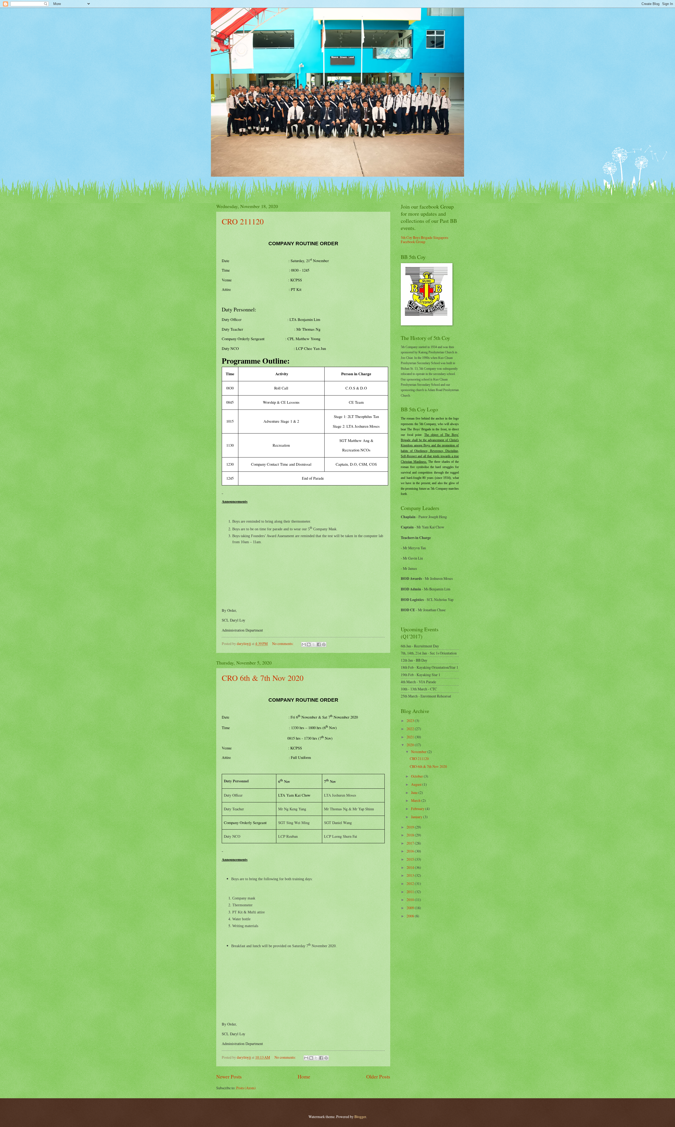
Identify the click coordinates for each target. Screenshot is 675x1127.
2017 (411, 843)
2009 (411, 907)
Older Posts (378, 1076)
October (417, 776)
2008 (411, 915)
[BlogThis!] (308, 644)
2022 (411, 728)
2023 (411, 720)
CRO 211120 (243, 221)
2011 (411, 891)
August (416, 784)
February (418, 808)
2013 (411, 875)
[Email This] (303, 644)
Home (304, 1076)
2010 (411, 899)
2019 (411, 827)
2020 (411, 744)
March (416, 800)
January (417, 816)
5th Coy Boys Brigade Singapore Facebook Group (424, 239)
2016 (411, 851)
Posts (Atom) (246, 1087)
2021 (411, 736)
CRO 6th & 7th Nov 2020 (262, 677)
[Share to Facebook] (318, 644)
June (414, 792)
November (419, 751)
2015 (411, 859)
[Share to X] (313, 644)
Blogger (360, 1116)
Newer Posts (229, 1076)
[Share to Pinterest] (323, 644)
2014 (411, 867)
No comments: (283, 643)
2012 (411, 883)
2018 (411, 834)
